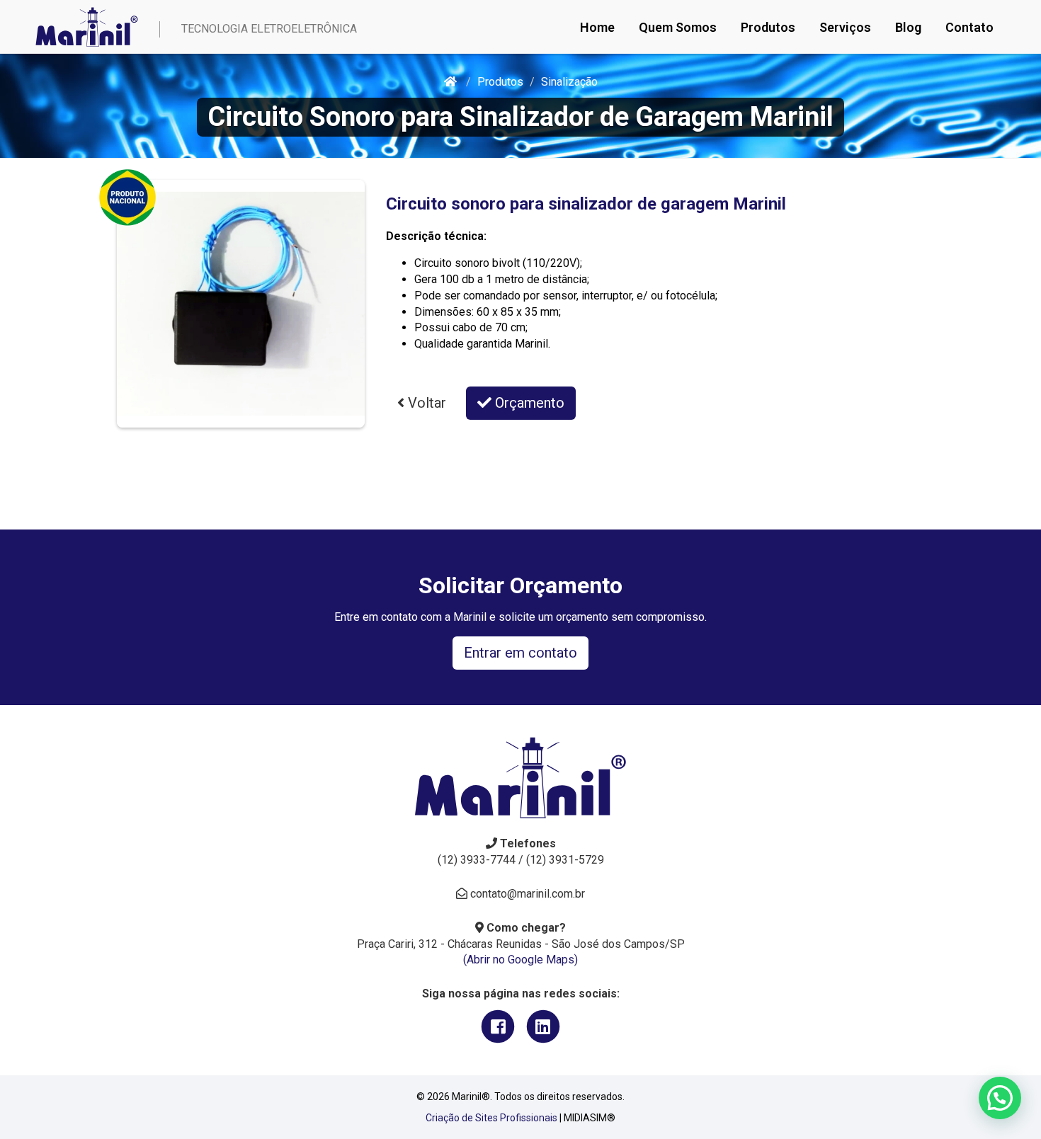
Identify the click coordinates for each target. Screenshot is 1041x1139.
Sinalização (569, 81)
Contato (969, 27)
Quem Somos (678, 27)
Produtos (768, 27)
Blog (908, 27)
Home (597, 27)
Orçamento (527, 402)
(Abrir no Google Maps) (520, 959)
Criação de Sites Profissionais (491, 1117)
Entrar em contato (520, 652)
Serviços (845, 27)
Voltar (425, 402)
